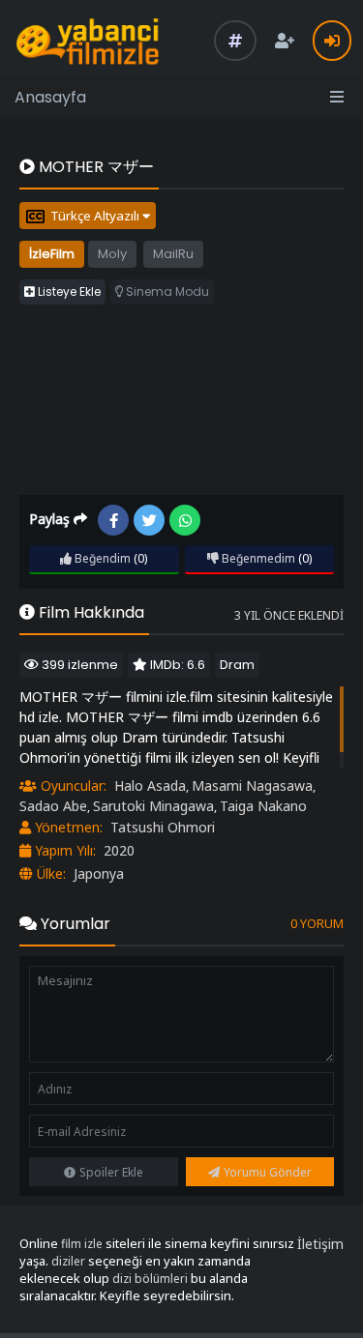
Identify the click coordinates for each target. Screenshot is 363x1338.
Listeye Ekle (68, 291)
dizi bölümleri (150, 1278)
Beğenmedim (257, 558)
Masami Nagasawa (252, 785)
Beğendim (101, 558)
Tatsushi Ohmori (162, 827)
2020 (119, 850)
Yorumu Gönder (268, 1172)
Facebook (113, 520)
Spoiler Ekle (111, 1172)
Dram (237, 664)
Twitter (149, 520)
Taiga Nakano (263, 806)
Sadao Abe (53, 806)
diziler (68, 1261)
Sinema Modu (166, 291)
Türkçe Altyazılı (96, 215)
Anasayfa (50, 97)
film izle (82, 1244)
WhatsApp (184, 520)
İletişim (320, 1244)
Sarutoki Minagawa (153, 806)
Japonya (99, 873)
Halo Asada (150, 785)
